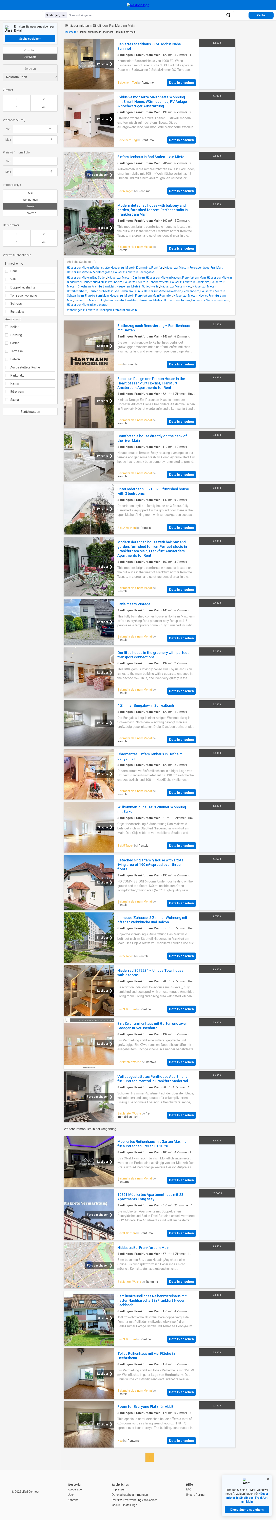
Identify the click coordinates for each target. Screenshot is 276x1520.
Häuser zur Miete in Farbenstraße (88, 267)
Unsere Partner (195, 1494)
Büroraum (17, 392)
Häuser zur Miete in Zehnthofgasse (89, 272)
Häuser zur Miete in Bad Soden (86, 277)
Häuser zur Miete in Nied (175, 286)
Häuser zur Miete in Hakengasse (133, 272)
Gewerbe (30, 213)
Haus (14, 271)
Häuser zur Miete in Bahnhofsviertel (146, 282)
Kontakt (73, 1500)
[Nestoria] (138, 5)
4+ (43, 107)
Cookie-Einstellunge (124, 1505)
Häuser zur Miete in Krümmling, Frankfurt (137, 267)
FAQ (188, 1489)
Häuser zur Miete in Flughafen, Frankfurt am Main (106, 300)
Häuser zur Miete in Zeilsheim (210, 300)
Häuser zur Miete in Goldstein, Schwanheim (171, 291)
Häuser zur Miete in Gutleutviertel (138, 286)
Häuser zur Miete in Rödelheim (189, 282)
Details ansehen (181, 83)
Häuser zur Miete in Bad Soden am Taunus (116, 291)
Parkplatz (17, 375)
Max (8, 139)
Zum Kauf (30, 50)
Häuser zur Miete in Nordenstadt (87, 304)
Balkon (15, 359)
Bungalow (17, 312)
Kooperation (75, 1489)
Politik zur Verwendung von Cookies (134, 1500)
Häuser (30, 206)
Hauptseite (70, 31)
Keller (14, 327)
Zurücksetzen (30, 412)
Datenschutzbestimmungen (130, 1494)
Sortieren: (30, 68)
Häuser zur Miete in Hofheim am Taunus (164, 300)
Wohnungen (30, 199)
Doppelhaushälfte (22, 287)
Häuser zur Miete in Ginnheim (126, 277)
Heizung (16, 335)
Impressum (119, 1489)
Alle (30, 193)
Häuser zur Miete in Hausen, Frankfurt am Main (176, 277)
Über (71, 1494)
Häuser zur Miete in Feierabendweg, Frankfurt (193, 267)
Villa (13, 279)
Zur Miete (30, 57)
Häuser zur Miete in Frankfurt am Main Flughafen (141, 295)
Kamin (14, 383)
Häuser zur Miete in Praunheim (102, 282)
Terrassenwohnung (23, 295)
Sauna (14, 400)
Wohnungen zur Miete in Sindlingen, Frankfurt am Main (102, 310)
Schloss (16, 303)
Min (8, 129)
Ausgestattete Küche (25, 367)
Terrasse (16, 351)
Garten (14, 343)
